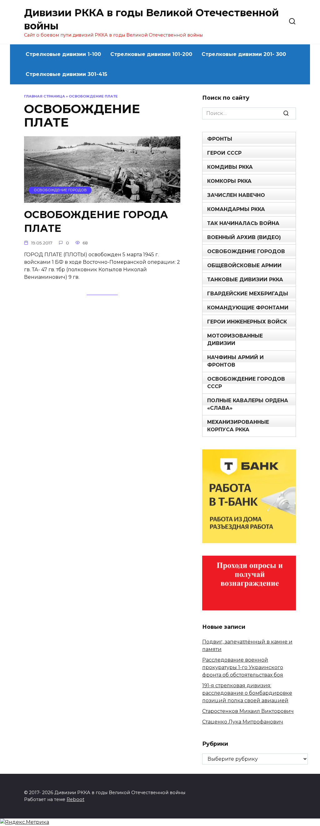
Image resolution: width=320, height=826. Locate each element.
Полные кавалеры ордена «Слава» (247, 404)
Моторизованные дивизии (235, 339)
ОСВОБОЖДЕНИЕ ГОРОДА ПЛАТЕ (96, 221)
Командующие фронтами (247, 308)
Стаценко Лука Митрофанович (242, 722)
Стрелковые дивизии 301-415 (66, 74)
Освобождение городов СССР (246, 382)
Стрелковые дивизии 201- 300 (244, 54)
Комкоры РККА (229, 181)
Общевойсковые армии (244, 265)
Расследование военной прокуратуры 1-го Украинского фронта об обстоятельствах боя (242, 667)
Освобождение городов (246, 251)
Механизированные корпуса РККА (238, 426)
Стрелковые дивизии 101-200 (151, 54)
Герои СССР (224, 153)
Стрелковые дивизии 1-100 (63, 54)
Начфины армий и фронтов (235, 361)
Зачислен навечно (236, 195)
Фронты (219, 139)
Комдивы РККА (230, 167)
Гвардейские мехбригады (247, 294)
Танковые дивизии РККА (245, 280)
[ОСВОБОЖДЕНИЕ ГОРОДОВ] (102, 199)
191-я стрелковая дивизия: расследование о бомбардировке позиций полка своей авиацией (247, 693)
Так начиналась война (243, 223)
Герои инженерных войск (247, 322)
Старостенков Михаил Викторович (248, 711)
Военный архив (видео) (244, 237)
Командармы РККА (236, 209)
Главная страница (44, 96)
